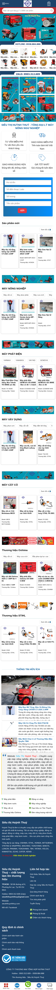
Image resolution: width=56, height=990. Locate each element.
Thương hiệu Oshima (15, 550)
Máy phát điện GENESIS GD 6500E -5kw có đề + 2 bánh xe (28, 383)
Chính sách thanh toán (11, 949)
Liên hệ (33, 881)
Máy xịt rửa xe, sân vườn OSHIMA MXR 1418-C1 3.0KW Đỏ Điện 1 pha (46, 580)
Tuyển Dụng (35, 903)
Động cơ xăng (37, 799)
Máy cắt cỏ (8, 295)
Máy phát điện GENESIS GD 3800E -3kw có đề (46, 382)
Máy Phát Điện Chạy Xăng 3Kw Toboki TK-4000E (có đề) (10, 382)
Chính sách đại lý (37, 896)
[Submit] (52, 11)
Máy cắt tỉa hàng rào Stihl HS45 (26, 512)
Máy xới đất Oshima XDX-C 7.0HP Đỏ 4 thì (10, 579)
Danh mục (6, 988)
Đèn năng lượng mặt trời (42, 812)
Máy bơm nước (10, 803)
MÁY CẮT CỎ (10, 484)
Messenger (38, 988)
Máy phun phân (23, 295)
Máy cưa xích (38, 295)
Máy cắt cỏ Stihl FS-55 (46, 643)
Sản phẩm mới (10, 223)
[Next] (54, 252)
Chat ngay (50, 988)
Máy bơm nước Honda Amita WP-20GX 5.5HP (27, 252)
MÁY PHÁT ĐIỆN (12, 354)
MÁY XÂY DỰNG (12, 419)
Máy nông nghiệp (39, 803)
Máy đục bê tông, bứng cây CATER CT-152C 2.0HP (9, 252)
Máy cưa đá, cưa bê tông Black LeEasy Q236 (28, 448)
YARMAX (7, 360)
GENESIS (44, 360)
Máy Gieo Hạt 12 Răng (44, 251)
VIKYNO (32, 360)
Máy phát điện (10, 799)
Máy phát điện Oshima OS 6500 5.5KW (26, 579)
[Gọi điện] (28, 984)
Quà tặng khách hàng (39, 892)
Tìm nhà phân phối (38, 899)
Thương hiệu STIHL (14, 615)
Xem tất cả (45, 230)
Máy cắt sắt (23, 426)
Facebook (13, 907)
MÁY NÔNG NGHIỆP (14, 288)
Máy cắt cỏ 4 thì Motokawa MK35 (8, 512)
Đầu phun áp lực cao (40, 556)
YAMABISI (20, 360)
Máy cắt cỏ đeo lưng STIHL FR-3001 (46, 512)
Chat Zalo (17, 988)
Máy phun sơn (9, 426)
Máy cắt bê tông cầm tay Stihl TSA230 (44, 448)
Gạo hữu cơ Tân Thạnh (41, 808)
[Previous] (2, 252)
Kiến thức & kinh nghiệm (24, 855)
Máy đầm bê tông (39, 426)
